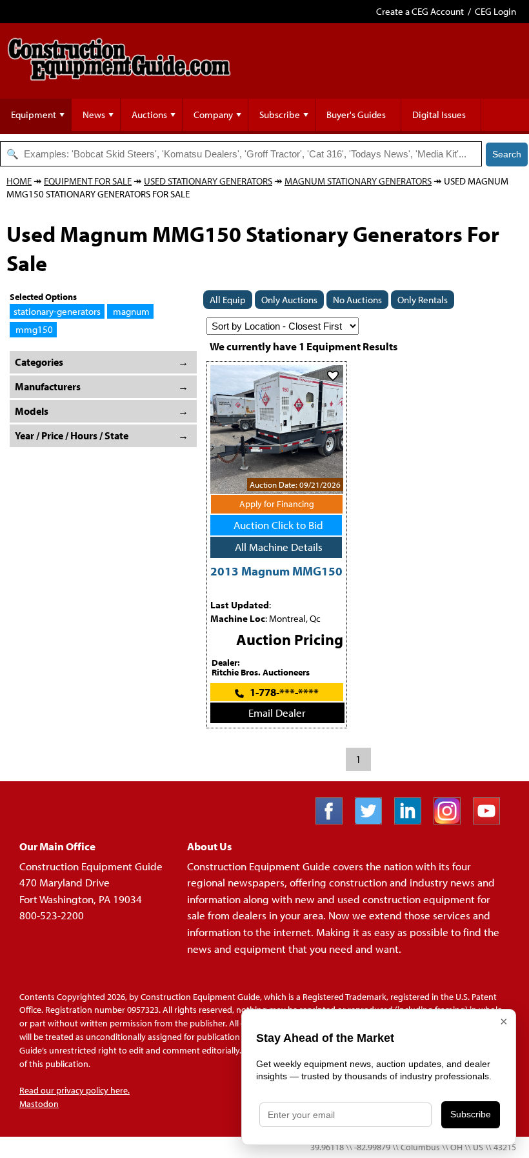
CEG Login (495, 11)
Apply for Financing (276, 504)
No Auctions (357, 300)
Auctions (149, 114)
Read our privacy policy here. (74, 1090)
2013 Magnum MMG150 (276, 571)
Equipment (33, 114)
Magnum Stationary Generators (358, 181)
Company (213, 114)
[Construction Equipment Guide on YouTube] (491, 820)
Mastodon (39, 1104)
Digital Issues (439, 114)
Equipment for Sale (88, 181)
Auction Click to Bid (278, 525)
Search (506, 154)
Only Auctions (289, 300)
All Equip (228, 300)
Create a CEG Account (420, 11)
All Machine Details (279, 547)
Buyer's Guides (356, 114)
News (94, 114)
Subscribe (279, 114)
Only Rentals (422, 300)
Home (19, 181)
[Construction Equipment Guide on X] (373, 820)
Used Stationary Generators (208, 181)
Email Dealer (277, 712)
